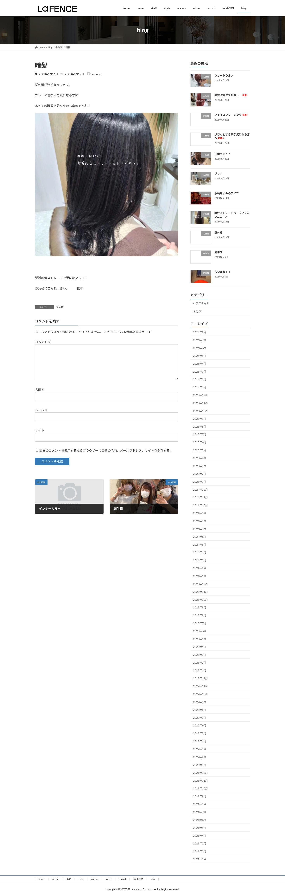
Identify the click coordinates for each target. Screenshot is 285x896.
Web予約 (138, 879)
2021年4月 (199, 835)
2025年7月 (199, 434)
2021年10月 (200, 788)
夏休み (218, 232)
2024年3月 (199, 560)
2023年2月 (199, 662)
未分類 (59, 307)
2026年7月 (199, 340)
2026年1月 (199, 387)
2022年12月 (200, 678)
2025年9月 (199, 418)
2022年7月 (199, 717)
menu (55, 879)
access (94, 879)
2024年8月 (199, 520)
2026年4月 (199, 363)
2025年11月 (200, 403)
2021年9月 (199, 796)
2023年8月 (199, 615)
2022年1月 (199, 764)
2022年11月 (200, 686)
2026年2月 (199, 379)
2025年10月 (200, 410)
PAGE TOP (275, 865)
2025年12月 (200, 395)
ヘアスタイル (201, 303)
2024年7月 (199, 528)
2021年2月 (199, 851)
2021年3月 (199, 843)
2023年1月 (199, 670)
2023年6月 (199, 631)
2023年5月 (199, 638)
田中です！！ (222, 154)
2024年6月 (199, 536)
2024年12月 (200, 489)
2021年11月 (200, 780)
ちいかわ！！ (222, 271)
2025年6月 (199, 442)
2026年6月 (199, 347)
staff (68, 879)
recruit (122, 879)
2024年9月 (199, 513)
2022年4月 (199, 741)
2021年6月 (199, 819)
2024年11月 (200, 497)
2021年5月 (199, 827)
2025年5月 (199, 450)
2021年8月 (199, 804)
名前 (40, 389)
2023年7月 (199, 623)
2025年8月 (199, 426)
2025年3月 (199, 465)
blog (153, 879)
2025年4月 (199, 458)
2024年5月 (199, 544)
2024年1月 (199, 576)
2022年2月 (199, 756)
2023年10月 (200, 599)
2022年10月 (200, 694)
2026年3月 (199, 371)
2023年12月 (200, 583)
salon (108, 879)
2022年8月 (199, 709)
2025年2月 (199, 473)
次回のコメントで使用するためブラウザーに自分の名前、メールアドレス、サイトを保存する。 (106, 450)
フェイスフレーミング (231, 114)
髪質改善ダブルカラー (231, 95)
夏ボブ (218, 252)
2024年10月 (200, 505)
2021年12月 (200, 772)
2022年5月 (199, 733)
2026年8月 (199, 332)
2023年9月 (199, 607)
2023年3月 (199, 654)
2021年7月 (199, 811)
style (80, 879)
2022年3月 (199, 749)
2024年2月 (199, 568)
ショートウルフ (223, 75)
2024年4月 (199, 552)
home (42, 879)
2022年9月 (199, 701)
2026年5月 (199, 355)
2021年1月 (199, 859)
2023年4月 (199, 646)
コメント (43, 342)
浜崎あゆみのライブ (226, 193)
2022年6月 (199, 725)
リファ (218, 173)
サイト (39, 430)
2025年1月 (199, 481)
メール (41, 410)
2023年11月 (200, 591)
